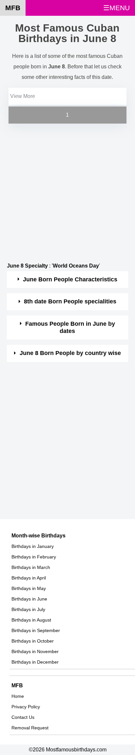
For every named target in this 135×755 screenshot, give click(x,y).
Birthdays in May (28, 588)
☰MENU (116, 8)
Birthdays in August (31, 620)
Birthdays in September (35, 630)
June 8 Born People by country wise (70, 353)
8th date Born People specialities (70, 301)
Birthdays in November (35, 651)
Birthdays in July (28, 609)
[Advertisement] (67, 193)
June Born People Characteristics (70, 279)
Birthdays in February (33, 556)
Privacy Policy (25, 706)
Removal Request (29, 727)
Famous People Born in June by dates (70, 327)
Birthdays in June (29, 599)
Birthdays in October (32, 641)
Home (17, 696)
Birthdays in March (30, 567)
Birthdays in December (35, 662)
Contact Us (22, 717)
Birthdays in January (32, 546)
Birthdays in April (28, 577)
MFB (12, 8)
